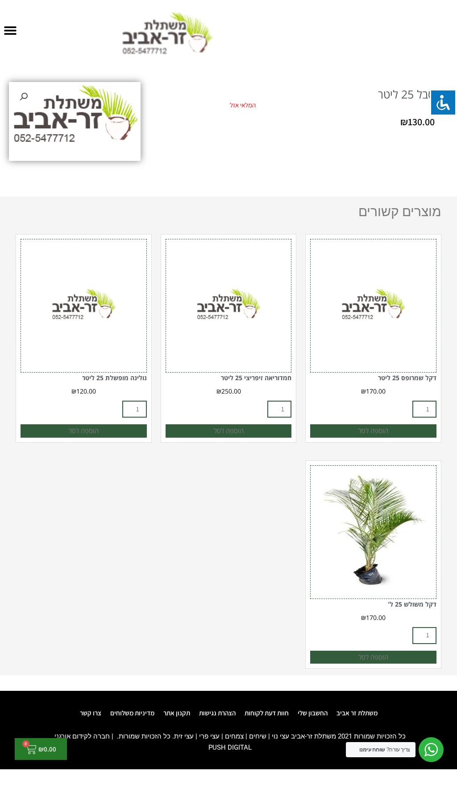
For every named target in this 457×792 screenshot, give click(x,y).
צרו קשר (90, 713)
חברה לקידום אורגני (82, 736)
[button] (10, 30)
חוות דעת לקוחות (267, 713)
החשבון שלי (313, 713)
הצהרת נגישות (217, 713)
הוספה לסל (373, 430)
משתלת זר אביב (357, 713)
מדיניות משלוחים (132, 713)
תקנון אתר (176, 713)
